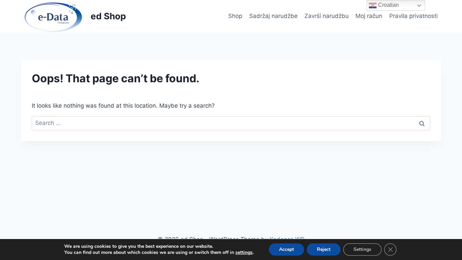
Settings (362, 249)
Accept (286, 249)
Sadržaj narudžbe (273, 16)
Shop (235, 16)
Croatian (388, 5)
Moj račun (368, 16)
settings (244, 253)
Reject (323, 249)
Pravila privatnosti (413, 16)
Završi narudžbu (326, 16)
